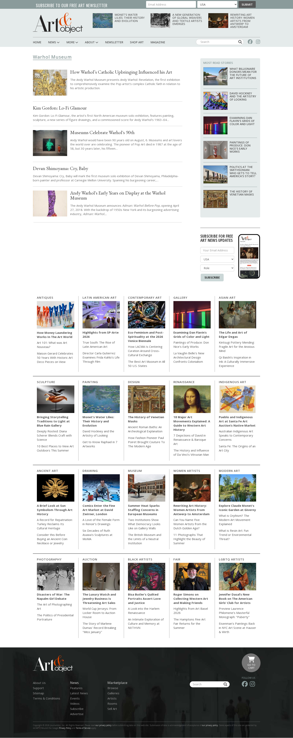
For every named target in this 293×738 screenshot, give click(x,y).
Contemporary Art (145, 297)
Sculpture (46, 382)
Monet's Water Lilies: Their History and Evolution (130, 18)
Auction (90, 559)
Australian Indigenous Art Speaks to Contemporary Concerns (236, 435)
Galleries (113, 693)
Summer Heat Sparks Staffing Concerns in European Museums (144, 510)
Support (38, 688)
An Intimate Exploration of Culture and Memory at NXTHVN (146, 623)
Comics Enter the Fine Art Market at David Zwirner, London (99, 510)
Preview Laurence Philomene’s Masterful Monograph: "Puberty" (234, 613)
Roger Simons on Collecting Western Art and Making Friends (190, 598)
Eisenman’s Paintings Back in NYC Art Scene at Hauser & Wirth (237, 627)
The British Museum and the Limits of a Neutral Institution (144, 539)
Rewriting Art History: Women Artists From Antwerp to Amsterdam (242, 21)
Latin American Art (100, 297)
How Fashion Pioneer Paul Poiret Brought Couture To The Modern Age (146, 442)
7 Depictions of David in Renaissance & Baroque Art (189, 439)
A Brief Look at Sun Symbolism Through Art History (55, 510)
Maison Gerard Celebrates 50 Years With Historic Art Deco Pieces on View (55, 357)
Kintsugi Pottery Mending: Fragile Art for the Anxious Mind (237, 346)
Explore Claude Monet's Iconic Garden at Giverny (237, 508)
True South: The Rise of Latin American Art (99, 344)
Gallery (180, 297)
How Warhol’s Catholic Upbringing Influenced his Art (121, 72)
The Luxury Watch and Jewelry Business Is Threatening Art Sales (99, 598)
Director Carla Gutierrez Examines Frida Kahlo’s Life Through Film (101, 357)
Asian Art (227, 297)
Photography (49, 559)
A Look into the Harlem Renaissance (143, 611)
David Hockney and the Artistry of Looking (243, 96)
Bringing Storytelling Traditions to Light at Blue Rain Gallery (53, 421)
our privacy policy (103, 725)
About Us (39, 683)
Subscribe (212, 277)
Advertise (77, 714)
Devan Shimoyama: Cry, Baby (60, 168)
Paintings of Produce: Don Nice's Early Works (240, 146)
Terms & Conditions (46, 698)
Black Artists (140, 559)
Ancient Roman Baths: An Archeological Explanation (145, 429)
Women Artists (186, 471)
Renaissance (184, 382)
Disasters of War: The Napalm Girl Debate (53, 596)
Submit (247, 4)
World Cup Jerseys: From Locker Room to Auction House (99, 613)
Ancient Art (47, 471)
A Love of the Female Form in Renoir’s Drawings (101, 522)
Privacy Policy (65, 728)
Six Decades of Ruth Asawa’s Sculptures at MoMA (97, 535)
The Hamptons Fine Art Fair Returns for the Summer (189, 623)
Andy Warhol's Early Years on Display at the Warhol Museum (117, 195)
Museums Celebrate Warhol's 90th (102, 132)
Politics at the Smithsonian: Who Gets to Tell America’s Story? (243, 171)
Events (75, 698)
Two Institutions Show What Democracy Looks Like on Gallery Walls (144, 524)
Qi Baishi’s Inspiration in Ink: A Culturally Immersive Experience (237, 361)
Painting (90, 382)
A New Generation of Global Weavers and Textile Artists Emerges (187, 19)
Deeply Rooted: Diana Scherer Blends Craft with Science (54, 435)
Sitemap (38, 693)
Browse (112, 688)
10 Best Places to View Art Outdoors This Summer (55, 448)
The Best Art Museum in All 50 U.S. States (146, 364)
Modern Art (229, 471)
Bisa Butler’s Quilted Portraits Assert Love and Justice (144, 598)
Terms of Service (83, 728)
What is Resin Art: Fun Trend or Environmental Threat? (235, 535)
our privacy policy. (210, 725)
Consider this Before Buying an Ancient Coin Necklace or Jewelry (52, 539)
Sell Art (112, 709)
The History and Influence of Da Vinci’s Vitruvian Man (191, 452)
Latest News (79, 693)
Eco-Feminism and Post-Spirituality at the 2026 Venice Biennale (146, 336)
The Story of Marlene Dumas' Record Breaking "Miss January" (99, 627)
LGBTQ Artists (231, 559)
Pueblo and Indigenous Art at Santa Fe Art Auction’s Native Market (237, 421)
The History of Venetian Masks (242, 193)
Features (76, 688)
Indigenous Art (232, 382)
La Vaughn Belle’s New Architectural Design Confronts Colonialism (188, 357)
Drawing (90, 471)
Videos (75, 703)
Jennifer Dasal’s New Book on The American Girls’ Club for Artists (235, 598)
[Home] (58, 23)
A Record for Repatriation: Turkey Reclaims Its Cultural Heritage (55, 524)
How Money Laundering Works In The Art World (54, 335)
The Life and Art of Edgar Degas (233, 334)
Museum (135, 471)
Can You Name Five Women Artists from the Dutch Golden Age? (190, 524)
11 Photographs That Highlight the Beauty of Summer (189, 539)
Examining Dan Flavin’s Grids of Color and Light (242, 121)
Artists (112, 698)
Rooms (112, 703)
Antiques (45, 297)
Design (134, 382)
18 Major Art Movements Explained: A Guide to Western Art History (191, 423)
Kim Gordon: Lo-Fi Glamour (60, 108)
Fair (176, 559)
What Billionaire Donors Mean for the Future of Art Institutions (243, 73)
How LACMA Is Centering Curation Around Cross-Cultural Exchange (145, 351)
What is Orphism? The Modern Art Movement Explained (234, 520)
